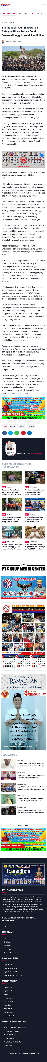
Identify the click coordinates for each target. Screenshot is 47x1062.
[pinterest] (23, 433)
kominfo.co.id (8, 987)
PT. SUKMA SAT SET (10, 1046)
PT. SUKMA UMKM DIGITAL (12, 1042)
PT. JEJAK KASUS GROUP (11, 1031)
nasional (12, 22)
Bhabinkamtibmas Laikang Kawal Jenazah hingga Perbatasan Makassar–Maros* (34, 492)
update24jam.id (9, 1016)
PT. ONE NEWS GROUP (11, 1035)
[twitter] (10, 433)
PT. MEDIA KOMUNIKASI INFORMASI (15, 1028)
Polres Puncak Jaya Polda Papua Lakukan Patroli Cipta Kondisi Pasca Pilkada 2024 (30, 811)
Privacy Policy (8, 949)
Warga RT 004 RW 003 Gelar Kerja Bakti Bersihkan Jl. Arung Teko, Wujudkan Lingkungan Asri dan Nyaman (12, 519)
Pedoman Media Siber (11, 953)
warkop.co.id (8, 994)
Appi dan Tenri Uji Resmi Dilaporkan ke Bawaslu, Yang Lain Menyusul (31, 776)
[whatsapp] (17, 433)
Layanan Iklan (8, 965)
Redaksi (6, 938)
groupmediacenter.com (30, 1053)
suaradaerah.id (8, 1012)
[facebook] (4, 433)
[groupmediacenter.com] (5, 6)
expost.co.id (8, 991)
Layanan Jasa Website (11, 972)
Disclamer (7, 946)
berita (13, 426)
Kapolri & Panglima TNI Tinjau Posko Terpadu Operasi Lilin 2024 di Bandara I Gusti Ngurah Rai (31, 788)
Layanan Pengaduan (10, 968)
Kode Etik (7, 942)
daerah (22, 426)
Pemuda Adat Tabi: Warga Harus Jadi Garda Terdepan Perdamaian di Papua (31, 765)
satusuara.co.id (8, 1002)
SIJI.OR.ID (7, 927)
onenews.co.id (8, 998)
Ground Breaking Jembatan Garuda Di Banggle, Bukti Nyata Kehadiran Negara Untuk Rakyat (12, 546)
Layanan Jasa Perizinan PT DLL (13, 975)
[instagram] (16, 1057)
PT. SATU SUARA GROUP (11, 1038)
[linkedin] (29, 433)
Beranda (4, 22)
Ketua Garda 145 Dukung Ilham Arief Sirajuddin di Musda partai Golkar (34, 519)
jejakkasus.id (8, 1009)
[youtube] (19, 1057)
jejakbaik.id (7, 1005)
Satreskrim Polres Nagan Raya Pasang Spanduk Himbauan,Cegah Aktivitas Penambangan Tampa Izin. (11, 492)
